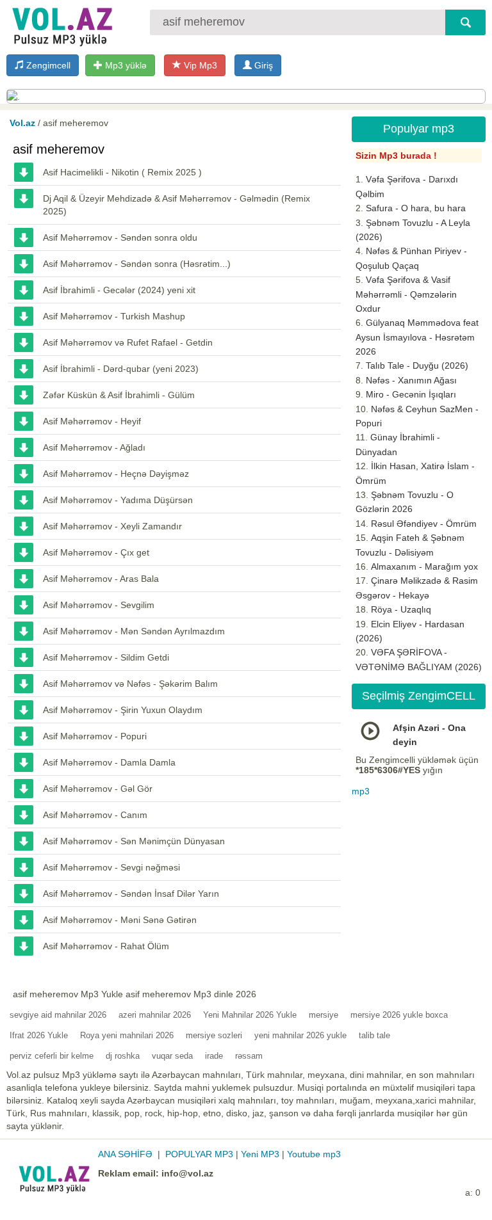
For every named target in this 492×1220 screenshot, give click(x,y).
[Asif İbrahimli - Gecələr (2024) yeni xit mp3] (23, 290)
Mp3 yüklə (124, 65)
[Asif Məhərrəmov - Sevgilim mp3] (23, 604)
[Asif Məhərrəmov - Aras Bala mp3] (23, 578)
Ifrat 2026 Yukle (39, 1035)
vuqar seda (172, 1056)
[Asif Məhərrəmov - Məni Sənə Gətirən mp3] (23, 919)
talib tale (374, 1035)
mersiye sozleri (214, 1035)
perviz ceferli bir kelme (52, 1056)
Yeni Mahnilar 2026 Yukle (250, 1015)
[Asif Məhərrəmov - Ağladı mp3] (23, 447)
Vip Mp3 (199, 65)
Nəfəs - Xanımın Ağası (411, 380)
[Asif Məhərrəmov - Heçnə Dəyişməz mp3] (23, 473)
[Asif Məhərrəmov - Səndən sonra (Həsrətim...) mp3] (23, 263)
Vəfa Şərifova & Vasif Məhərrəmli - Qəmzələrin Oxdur (406, 294)
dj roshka (123, 1056)
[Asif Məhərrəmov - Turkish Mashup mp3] (23, 316)
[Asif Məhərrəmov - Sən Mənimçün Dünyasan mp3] (23, 841)
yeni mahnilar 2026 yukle (300, 1035)
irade (214, 1056)
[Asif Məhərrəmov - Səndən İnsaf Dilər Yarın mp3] (23, 893)
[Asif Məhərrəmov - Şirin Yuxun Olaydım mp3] (23, 709)
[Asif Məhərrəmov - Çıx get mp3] (23, 552)
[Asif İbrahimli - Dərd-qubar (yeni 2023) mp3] (23, 368)
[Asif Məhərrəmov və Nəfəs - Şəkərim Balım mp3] (23, 683)
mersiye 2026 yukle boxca (399, 1015)
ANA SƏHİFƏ (125, 1154)
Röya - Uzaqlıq (401, 609)
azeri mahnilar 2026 (155, 1015)
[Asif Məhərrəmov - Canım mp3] (23, 814)
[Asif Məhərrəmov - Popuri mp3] (23, 736)
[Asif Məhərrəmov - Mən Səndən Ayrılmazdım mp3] (23, 631)
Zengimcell (47, 65)
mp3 (361, 791)
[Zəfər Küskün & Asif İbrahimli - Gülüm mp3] (23, 395)
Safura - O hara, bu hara (416, 208)
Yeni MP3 (260, 1154)
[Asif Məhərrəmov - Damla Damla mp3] (23, 762)
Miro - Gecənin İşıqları (411, 394)
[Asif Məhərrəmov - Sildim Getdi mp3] (23, 657)
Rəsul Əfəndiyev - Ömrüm (424, 523)
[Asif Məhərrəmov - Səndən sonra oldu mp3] (23, 237)
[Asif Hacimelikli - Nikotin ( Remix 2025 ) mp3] (23, 172)
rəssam (249, 1056)
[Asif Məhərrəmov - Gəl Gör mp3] (23, 788)
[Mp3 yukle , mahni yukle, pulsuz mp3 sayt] (60, 24)
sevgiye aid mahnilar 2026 (58, 1015)
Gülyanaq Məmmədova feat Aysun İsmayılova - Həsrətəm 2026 (417, 337)
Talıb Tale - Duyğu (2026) (417, 365)
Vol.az (22, 123)
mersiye (323, 1015)
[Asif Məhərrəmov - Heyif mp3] (23, 421)
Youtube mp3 (314, 1154)
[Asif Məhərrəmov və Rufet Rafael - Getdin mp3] (23, 342)
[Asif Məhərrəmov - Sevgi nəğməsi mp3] (23, 867)
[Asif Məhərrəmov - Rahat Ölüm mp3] (23, 946)
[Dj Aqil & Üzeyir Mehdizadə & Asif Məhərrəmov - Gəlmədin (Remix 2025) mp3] (23, 198)
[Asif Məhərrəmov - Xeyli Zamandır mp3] (23, 526)
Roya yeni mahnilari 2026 (127, 1035)
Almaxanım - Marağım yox (424, 566)
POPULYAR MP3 (199, 1154)
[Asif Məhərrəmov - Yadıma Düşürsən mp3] (23, 500)
